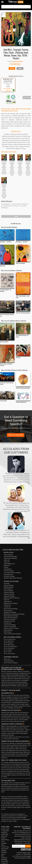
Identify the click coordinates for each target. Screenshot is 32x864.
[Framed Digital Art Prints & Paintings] (29, 741)
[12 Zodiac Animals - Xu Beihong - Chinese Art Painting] (7, 280)
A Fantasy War (3, 400)
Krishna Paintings (8, 585)
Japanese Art (7, 601)
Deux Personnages (20, 263)
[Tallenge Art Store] (16, 2)
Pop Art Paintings (9, 571)
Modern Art (7, 565)
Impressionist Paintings (10, 558)
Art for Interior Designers (11, 662)
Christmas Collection (10, 619)
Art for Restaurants (9, 648)
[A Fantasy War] (7, 395)
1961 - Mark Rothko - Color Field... (22, 296)
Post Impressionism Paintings (12, 572)
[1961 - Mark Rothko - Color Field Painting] (23, 283)
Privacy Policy (5, 847)
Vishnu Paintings (8, 591)
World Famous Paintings (10, 608)
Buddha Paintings (8, 587)
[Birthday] (23, 350)
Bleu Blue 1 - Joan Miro (5, 241)
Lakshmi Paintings (9, 594)
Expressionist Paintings (10, 556)
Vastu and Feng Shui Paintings (12, 634)
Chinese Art (7, 607)
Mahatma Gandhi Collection (11, 598)
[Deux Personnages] (23, 253)
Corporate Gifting (9, 661)
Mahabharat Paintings (10, 612)
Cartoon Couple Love (21, 402)
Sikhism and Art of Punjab (11, 628)
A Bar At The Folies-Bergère (23, 313)
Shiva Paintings (8, 589)
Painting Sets (7, 623)
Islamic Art (7, 560)
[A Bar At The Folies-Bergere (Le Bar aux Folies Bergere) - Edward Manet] (7, 307)
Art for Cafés (7, 652)
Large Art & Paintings (10, 625)
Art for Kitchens (8, 643)
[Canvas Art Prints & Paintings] (23, 724)
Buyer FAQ (4, 836)
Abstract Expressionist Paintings (13, 578)
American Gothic (4, 341)
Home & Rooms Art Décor (10, 206)
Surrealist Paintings (9, 576)
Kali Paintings (7, 632)
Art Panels (7, 583)
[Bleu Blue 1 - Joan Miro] (7, 234)
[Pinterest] (30, 850)
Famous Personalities (10, 626)
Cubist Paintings (8, 554)
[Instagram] (27, 850)
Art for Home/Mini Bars (10, 646)
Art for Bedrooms (9, 641)
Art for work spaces (9, 653)
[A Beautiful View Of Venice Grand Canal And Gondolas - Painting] (7, 376)
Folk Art (6, 567)
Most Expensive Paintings (11, 616)
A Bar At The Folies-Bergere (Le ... (7, 315)
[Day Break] (7, 254)
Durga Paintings (8, 630)
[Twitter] (22, 850)
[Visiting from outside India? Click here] (23, 669)
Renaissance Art (8, 574)
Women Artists (8, 610)
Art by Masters (6, 204)
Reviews (3, 838)
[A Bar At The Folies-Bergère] (23, 306)
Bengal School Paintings (10, 603)
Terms (3, 841)
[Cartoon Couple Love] (23, 396)
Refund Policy (5, 840)
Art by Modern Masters (20, 204)
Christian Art (7, 605)
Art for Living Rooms (10, 639)
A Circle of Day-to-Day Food (23, 388)
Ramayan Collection (9, 621)
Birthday (18, 357)
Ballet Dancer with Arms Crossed (6, 364)
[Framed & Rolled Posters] (20, 710)
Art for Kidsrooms (9, 644)
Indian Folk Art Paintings (10, 617)
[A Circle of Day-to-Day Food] (23, 379)
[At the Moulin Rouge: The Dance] (23, 328)
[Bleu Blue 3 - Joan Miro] (23, 234)
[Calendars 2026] (13, 693)
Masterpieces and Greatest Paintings (14, 614)
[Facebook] (24, 850)
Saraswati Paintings (9, 596)
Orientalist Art (8, 569)
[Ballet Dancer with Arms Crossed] (7, 353)
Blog (2, 856)
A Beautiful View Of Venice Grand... (6, 383)
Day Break (2, 266)
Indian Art (6, 562)
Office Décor (7, 659)
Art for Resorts (8, 650)
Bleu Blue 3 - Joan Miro (21, 241)
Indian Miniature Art (9, 563)
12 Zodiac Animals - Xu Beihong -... (5, 290)
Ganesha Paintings (9, 592)
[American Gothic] (7, 331)
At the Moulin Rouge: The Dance (22, 336)
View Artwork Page (15, 64)
